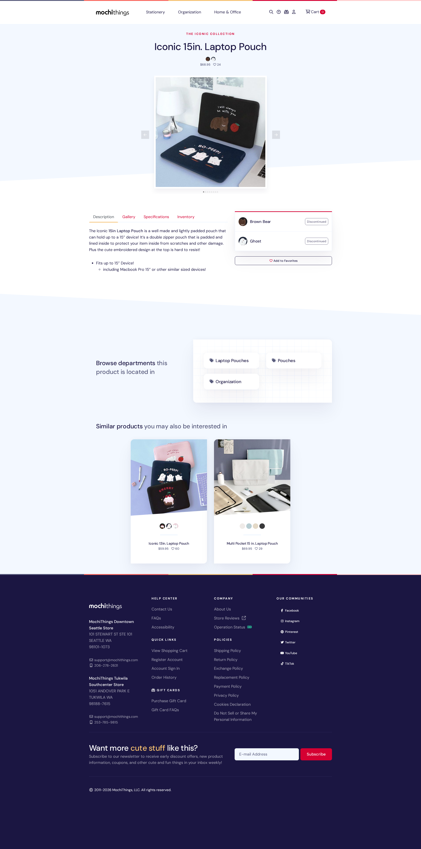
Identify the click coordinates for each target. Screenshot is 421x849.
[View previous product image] (145, 135)
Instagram (293, 621)
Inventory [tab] (185, 216)
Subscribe (319, 754)
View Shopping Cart (169, 650)
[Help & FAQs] (278, 12)
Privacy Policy (226, 695)
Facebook (293, 610)
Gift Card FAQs (165, 710)
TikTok (291, 663)
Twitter (291, 642)
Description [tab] (103, 216)
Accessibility (163, 627)
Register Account (167, 659)
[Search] (271, 12)
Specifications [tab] (156, 216)
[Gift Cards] (286, 12)
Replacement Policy (231, 677)
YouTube (292, 653)
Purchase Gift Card (169, 701)
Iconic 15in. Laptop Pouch (210, 46)
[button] (210, 132)
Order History (164, 677)
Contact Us (162, 609)
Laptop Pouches (232, 360)
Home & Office (227, 12)
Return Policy (225, 659)
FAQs (156, 618)
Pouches (286, 360)
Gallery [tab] (128, 216)
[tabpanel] (158, 250)
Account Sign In (166, 668)
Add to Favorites (285, 261)
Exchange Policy (228, 668)
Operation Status (230, 627)
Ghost (255, 241)
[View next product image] (276, 135)
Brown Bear (260, 221)
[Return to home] (112, 12)
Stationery (155, 12)
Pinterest (293, 632)
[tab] (203, 191)
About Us (222, 609)
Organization (189, 12)
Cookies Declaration (232, 704)
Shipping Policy (227, 650)
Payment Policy (228, 686)
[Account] (293, 12)
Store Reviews (227, 618)
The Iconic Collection (210, 34)
